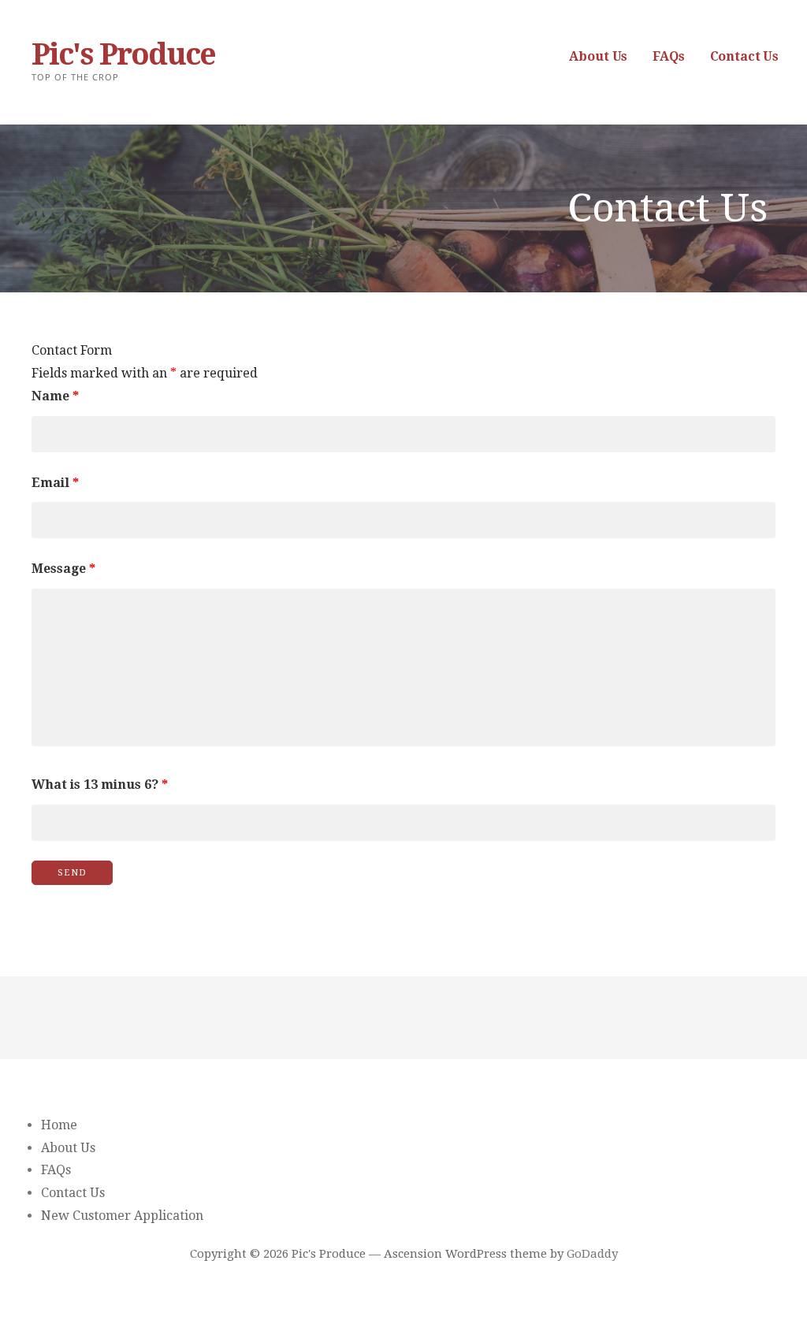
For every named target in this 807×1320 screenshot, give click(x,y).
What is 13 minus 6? (100, 784)
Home (59, 1124)
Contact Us (744, 56)
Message (63, 568)
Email (55, 482)
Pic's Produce (123, 54)
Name (55, 396)
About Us (598, 56)
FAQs (668, 56)
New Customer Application (122, 1215)
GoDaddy (592, 1254)
